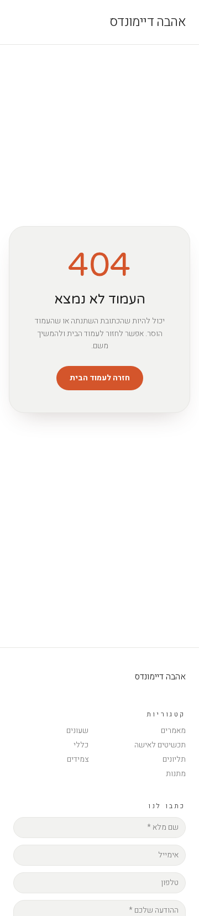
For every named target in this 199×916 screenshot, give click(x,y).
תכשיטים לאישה (160, 745)
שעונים (77, 730)
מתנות (176, 773)
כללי (81, 745)
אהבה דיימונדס (147, 22)
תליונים (174, 759)
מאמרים (173, 730)
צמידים (77, 759)
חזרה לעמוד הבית (100, 378)
